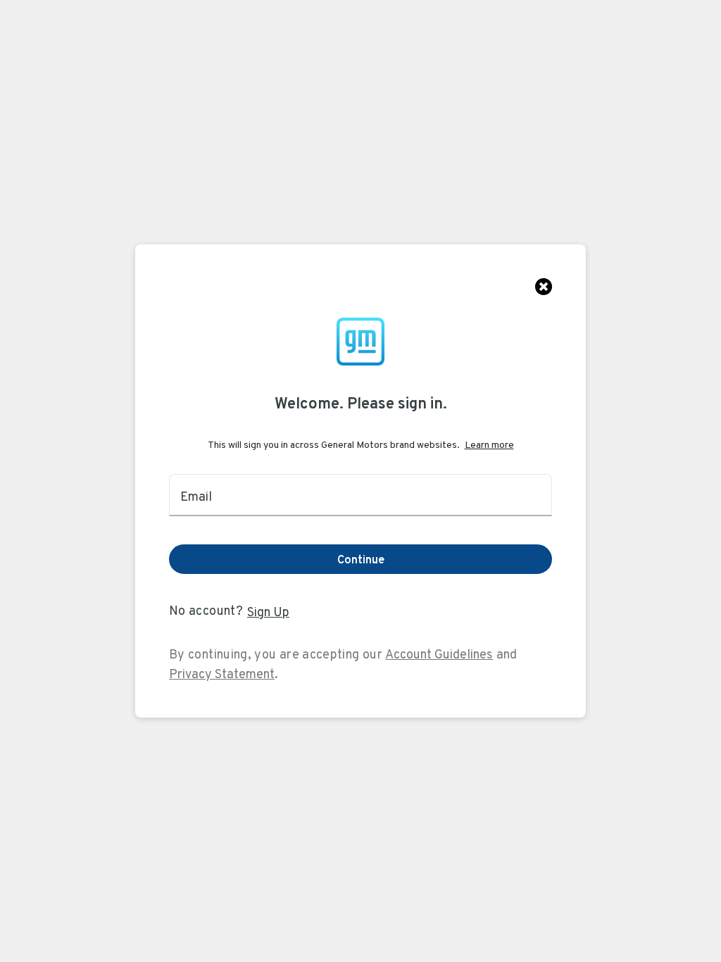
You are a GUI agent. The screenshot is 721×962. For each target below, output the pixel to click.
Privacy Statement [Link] (222, 674)
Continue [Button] (360, 559)
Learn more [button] (489, 444)
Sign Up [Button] (268, 612)
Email (196, 496)
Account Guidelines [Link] (439, 654)
